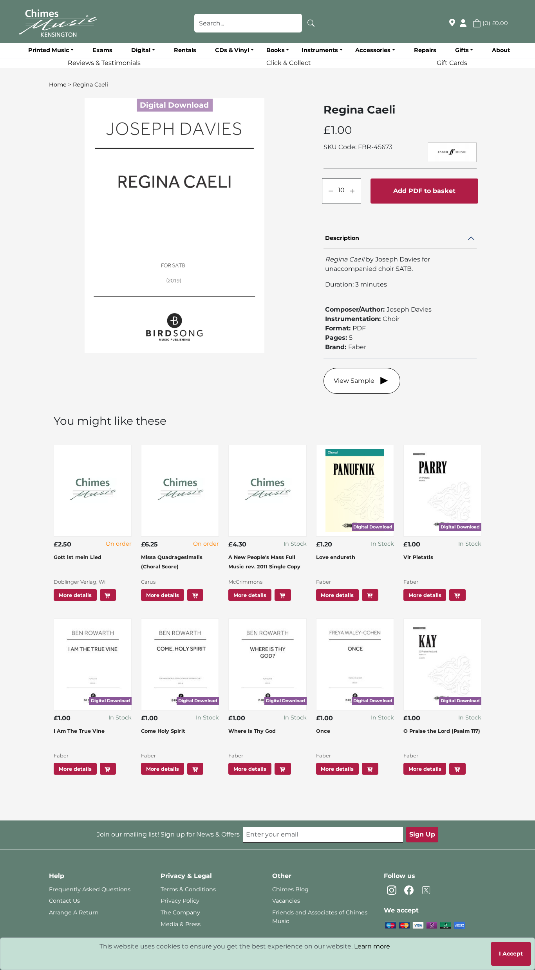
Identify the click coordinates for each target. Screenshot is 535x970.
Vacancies (286, 900)
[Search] (311, 23)
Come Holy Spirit (163, 731)
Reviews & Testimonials (104, 63)
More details (75, 595)
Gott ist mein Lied (77, 557)
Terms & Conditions (188, 889)
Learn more (372, 946)
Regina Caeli (90, 84)
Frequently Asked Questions (89, 889)
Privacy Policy (180, 900)
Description (342, 238)
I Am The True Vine (79, 731)
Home (58, 84)
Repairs (425, 50)
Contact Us (64, 900)
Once (323, 731)
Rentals (185, 50)
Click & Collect (288, 63)
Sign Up (422, 834)
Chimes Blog (290, 889)
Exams (102, 50)
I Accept (511, 953)
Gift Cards (452, 63)
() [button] (494, 23)
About (501, 50)
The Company (180, 912)
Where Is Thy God (252, 731)
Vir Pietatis (418, 557)
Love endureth (335, 557)
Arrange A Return (74, 912)
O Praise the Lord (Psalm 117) (441, 731)
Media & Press (181, 924)
